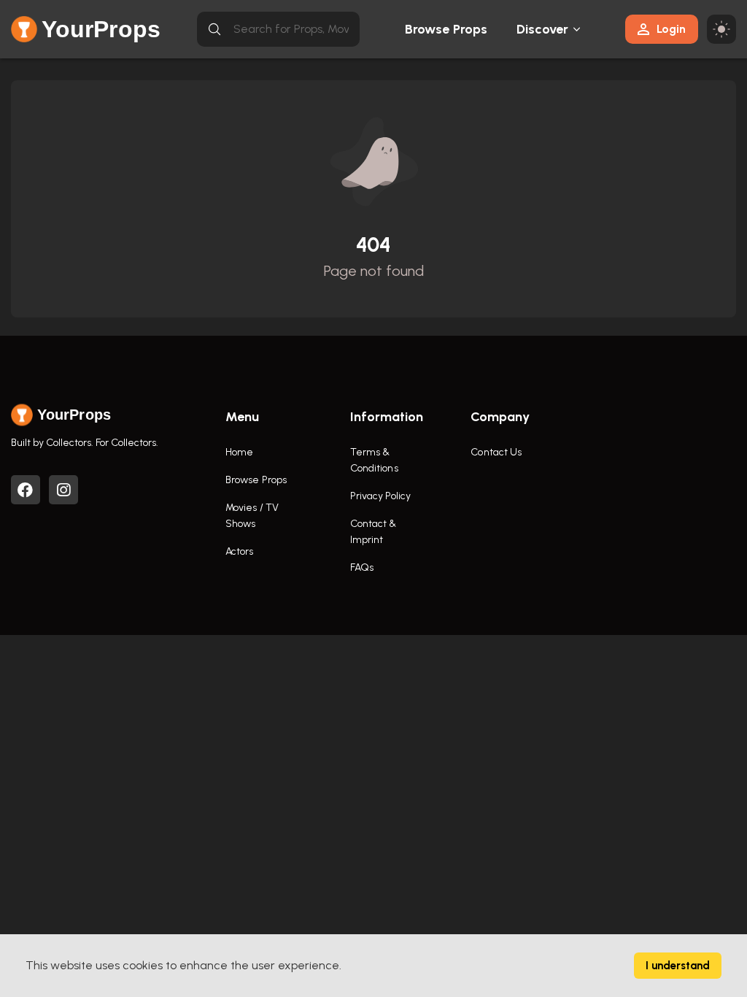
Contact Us (496, 452)
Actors (239, 551)
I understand (678, 965)
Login (671, 29)
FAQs (362, 567)
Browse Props (446, 29)
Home (239, 452)
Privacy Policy (380, 496)
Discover (542, 29)
